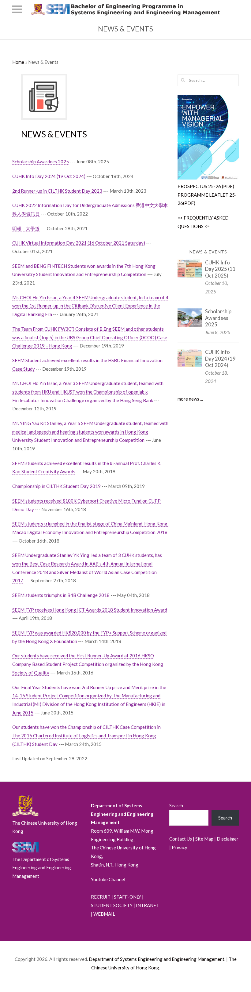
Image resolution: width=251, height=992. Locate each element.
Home (18, 62)
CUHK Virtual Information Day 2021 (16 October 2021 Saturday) (78, 242)
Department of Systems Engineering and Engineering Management (156, 959)
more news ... (190, 399)
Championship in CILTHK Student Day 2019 (56, 486)
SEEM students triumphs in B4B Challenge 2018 (61, 595)
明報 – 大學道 (25, 228)
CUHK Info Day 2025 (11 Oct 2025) (220, 269)
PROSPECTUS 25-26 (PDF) (206, 186)
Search (176, 805)
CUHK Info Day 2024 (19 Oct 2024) (48, 176)
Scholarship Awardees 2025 (40, 161)
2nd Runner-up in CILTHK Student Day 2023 (57, 191)
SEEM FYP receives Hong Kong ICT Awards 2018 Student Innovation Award (89, 609)
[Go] (183, 79)
